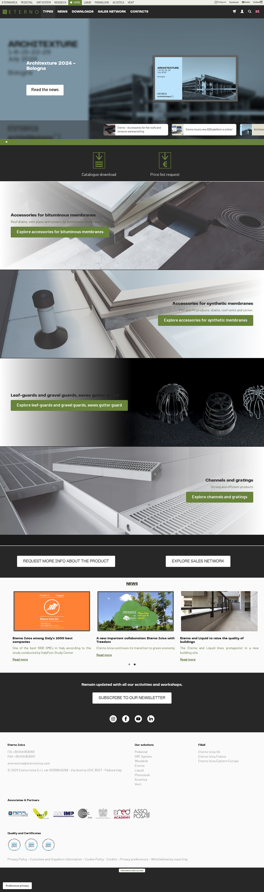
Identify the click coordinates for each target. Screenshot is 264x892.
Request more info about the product (66, 561)
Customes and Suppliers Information (56, 859)
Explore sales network (198, 561)
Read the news (45, 90)
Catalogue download (99, 175)
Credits (111, 859)
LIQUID (87, 2)
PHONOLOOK (102, 2)
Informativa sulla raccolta (132, 870)
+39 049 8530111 (24, 756)
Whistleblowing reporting (169, 859)
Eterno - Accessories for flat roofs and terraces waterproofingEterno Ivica (21, 12)
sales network (112, 11)
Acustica (141, 779)
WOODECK (60, 2)
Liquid (139, 770)
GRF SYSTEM (43, 2)
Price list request (165, 175)
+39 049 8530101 (23, 752)
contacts (139, 11)
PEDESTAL (27, 2)
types (48, 11)
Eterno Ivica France (212, 756)
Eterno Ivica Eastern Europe (218, 761)
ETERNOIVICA (9, 2)
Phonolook (142, 775)
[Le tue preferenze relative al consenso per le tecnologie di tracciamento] (17, 885)
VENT (131, 2)
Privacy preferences (134, 859)
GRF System (143, 756)
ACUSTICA (118, 2)
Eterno (140, 766)
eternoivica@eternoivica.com (29, 763)
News (62, 11)
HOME (77, 2)
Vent (138, 784)
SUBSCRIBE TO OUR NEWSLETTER (132, 698)
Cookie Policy (94, 859)
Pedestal (141, 752)
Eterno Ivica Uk (209, 752)
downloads (83, 11)
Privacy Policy (17, 859)
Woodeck (141, 761)
